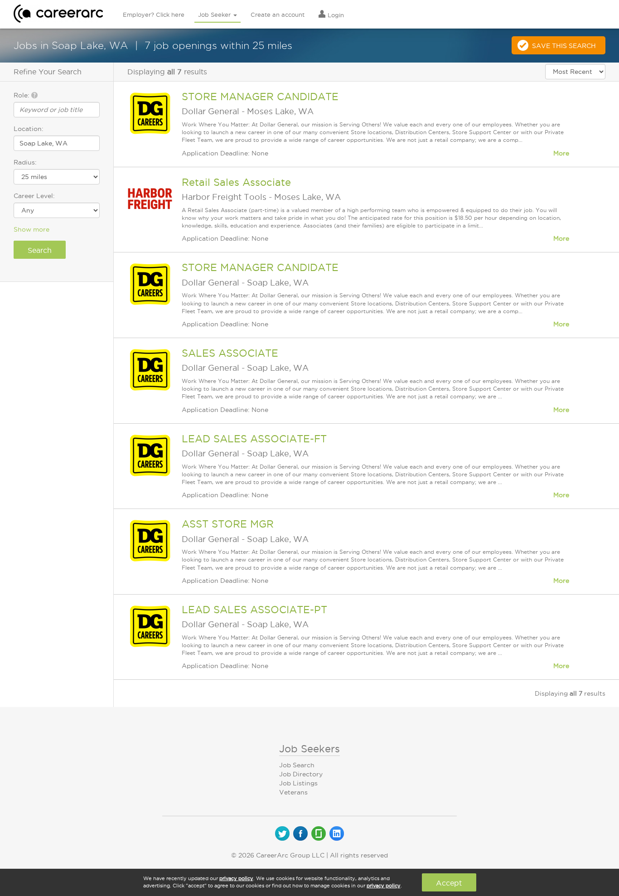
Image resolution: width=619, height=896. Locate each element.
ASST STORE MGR (228, 523)
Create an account (278, 14)
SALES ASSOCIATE (230, 353)
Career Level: (34, 195)
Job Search (296, 765)
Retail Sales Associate (236, 182)
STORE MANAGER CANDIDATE (260, 96)
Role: (22, 95)
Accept (449, 883)
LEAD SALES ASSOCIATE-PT (254, 609)
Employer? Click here (153, 14)
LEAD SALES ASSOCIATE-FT (254, 438)
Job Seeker (215, 14)
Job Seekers (309, 748)
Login (335, 15)
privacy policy (236, 878)
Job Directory (301, 774)
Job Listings (298, 783)
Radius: (25, 162)
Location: (29, 128)
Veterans (293, 792)
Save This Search (564, 45)
